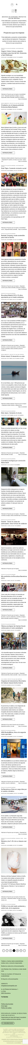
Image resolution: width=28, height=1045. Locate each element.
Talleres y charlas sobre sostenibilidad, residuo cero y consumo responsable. (12, 962)
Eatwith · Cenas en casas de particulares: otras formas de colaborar (14, 522)
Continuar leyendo (8, 88)
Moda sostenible (10, 97)
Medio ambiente (5, 103)
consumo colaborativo (11, 616)
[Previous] (3, 950)
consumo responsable (11, 347)
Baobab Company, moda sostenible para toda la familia (13, 236)
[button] (12, 4)
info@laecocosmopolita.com (9, 985)
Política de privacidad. (7, 1004)
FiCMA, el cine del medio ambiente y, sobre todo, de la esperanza (13, 907)
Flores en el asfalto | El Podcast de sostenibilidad (11, 975)
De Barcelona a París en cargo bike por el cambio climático (14, 790)
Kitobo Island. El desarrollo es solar (13, 356)
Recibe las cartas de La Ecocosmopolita (12, 966)
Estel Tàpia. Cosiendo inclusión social (13, 168)
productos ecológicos (19, 97)
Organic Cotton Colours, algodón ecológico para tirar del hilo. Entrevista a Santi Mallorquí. (13, 53)
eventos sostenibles (5, 348)
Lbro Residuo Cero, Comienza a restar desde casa (13, 970)
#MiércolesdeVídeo (5, 674)
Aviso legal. (4, 1006)
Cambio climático (11, 405)
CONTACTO (4, 983)
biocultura (3, 347)
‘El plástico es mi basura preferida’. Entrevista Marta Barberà (12, 106)
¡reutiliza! (8, 726)
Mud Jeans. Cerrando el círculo (11, 413)
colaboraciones (18, 405)
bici (25, 832)
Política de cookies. (6, 1008)
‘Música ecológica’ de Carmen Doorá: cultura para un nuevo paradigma (13, 627)
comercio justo (4, 287)
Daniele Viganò (20, 358)
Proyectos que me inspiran (8, 48)
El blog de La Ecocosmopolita (9, 979)
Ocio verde (4, 679)
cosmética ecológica (20, 347)
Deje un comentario (22, 99)
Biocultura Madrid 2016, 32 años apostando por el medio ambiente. (12, 296)
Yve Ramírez (20, 57)
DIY (8, 159)
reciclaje (15, 159)
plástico (11, 159)
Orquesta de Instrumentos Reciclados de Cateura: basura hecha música (13, 682)
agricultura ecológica (14, 95)
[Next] (24, 950)
